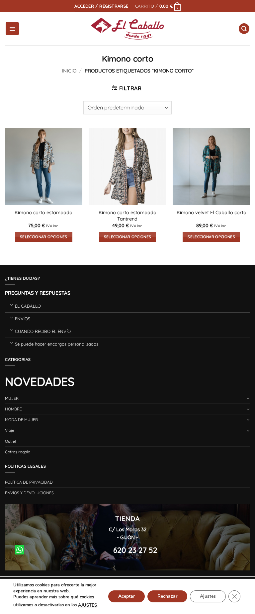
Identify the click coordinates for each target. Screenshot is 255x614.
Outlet (10, 441)
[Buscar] (244, 28)
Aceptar (126, 596)
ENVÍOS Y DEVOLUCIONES (29, 492)
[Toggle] (11, 304)
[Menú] (12, 28)
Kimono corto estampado (43, 213)
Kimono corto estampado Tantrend (127, 216)
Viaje (9, 430)
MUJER (12, 398)
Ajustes (208, 596)
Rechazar (167, 596)
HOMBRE (13, 408)
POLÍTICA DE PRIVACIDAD (29, 482)
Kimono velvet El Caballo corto (211, 213)
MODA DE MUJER (21, 419)
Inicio (69, 71)
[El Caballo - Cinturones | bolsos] (127, 29)
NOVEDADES (39, 381)
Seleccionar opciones (43, 236)
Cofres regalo (17, 451)
